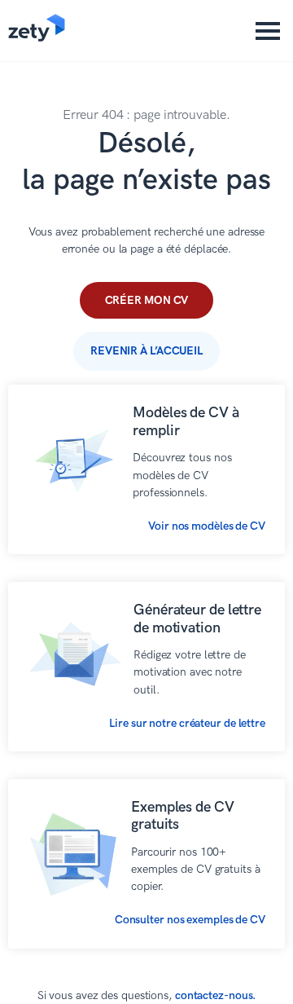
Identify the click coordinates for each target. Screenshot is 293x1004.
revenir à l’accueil (146, 351)
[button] (268, 31)
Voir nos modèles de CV (206, 526)
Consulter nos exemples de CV (190, 920)
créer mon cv (147, 300)
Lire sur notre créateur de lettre (187, 723)
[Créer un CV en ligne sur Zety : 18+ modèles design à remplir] (36, 38)
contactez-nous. (215, 995)
